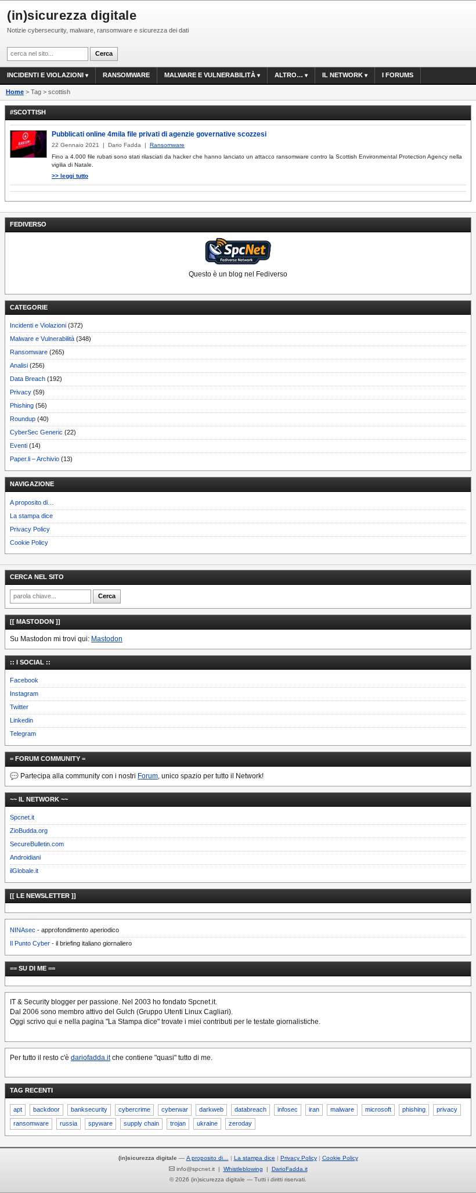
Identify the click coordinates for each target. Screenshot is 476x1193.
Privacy (20, 392)
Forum (148, 776)
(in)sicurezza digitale (71, 15)
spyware (100, 1123)
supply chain (141, 1123)
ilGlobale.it (24, 870)
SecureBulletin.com (37, 843)
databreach (250, 1109)
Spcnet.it (22, 817)
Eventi (18, 445)
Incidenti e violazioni (45, 74)
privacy (447, 1109)
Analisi (19, 365)
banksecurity (89, 1109)
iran (314, 1109)
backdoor (46, 1109)
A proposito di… (32, 502)
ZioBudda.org (29, 830)
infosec (287, 1109)
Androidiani (25, 857)
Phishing (22, 405)
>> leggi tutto (70, 176)
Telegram (23, 733)
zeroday (240, 1123)
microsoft (378, 1109)
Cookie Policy (29, 542)
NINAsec (22, 929)
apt (17, 1109)
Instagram (24, 693)
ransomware (31, 1123)
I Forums (397, 74)
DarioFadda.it (290, 1169)
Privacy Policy (30, 529)
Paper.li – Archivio (34, 458)
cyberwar (174, 1109)
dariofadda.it (90, 1058)
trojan (178, 1123)
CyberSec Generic (36, 432)
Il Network (342, 74)
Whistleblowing (243, 1169)
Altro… (289, 74)
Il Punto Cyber (30, 943)
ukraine (207, 1123)
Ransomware (126, 74)
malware (342, 1109)
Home (15, 91)
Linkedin (21, 720)
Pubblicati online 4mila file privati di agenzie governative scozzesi (159, 134)
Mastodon (106, 639)
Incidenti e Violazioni (38, 325)
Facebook (24, 680)
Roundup (22, 418)
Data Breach (27, 378)
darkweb (211, 1109)
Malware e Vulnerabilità (209, 74)
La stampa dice (31, 515)
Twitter (19, 706)
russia (68, 1123)
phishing (413, 1109)
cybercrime (134, 1109)
